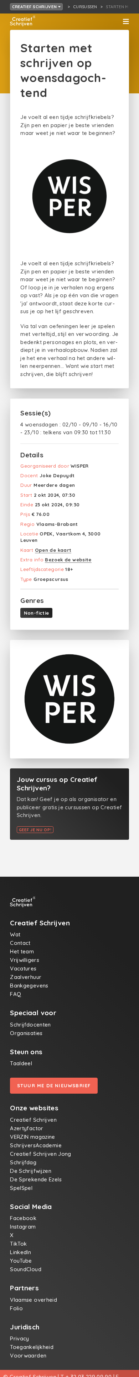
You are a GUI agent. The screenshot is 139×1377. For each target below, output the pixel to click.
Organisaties (26, 1033)
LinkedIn (20, 1252)
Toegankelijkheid (31, 1347)
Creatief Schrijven (35, 6)
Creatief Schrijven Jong (40, 1153)
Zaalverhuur (25, 977)
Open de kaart (53, 550)
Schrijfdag (23, 1162)
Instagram (23, 1226)
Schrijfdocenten (30, 1024)
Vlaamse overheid (33, 1299)
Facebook (23, 1218)
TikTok (18, 1243)
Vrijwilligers (24, 960)
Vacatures (23, 968)
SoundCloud (25, 1269)
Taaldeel (21, 1063)
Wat (15, 934)
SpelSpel (21, 1188)
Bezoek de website (68, 559)
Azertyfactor (26, 1128)
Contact (20, 943)
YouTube (21, 1260)
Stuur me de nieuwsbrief (54, 1085)
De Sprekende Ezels (36, 1179)
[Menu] (126, 21)
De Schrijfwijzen (30, 1171)
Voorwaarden (28, 1355)
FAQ (15, 994)
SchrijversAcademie (36, 1145)
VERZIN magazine (32, 1136)
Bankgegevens (29, 985)
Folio (16, 1308)
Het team (22, 951)
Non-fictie (36, 613)
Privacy (19, 1338)
